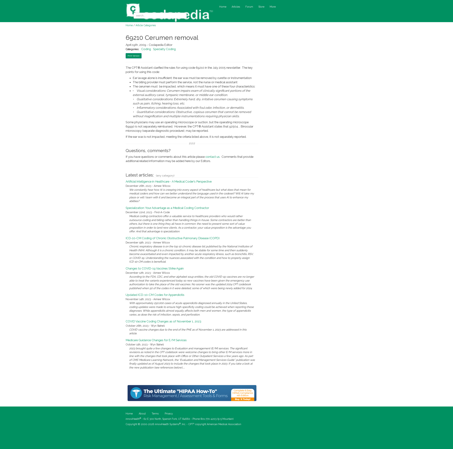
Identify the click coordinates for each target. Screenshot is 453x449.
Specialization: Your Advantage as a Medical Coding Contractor (167, 208)
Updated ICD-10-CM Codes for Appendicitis (155, 295)
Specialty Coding (164, 49)
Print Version (134, 56)
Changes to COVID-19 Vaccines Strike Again (155, 268)
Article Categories (146, 25)
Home (222, 6)
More (273, 6)
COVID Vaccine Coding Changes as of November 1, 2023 (163, 321)
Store (261, 6)
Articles (236, 6)
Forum (249, 6)
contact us (212, 156)
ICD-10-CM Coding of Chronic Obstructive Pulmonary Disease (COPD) (173, 238)
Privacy (169, 413)
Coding (146, 49)
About (142, 413)
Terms (155, 413)
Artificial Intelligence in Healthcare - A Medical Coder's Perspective (169, 181)
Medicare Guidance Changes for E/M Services (156, 340)
